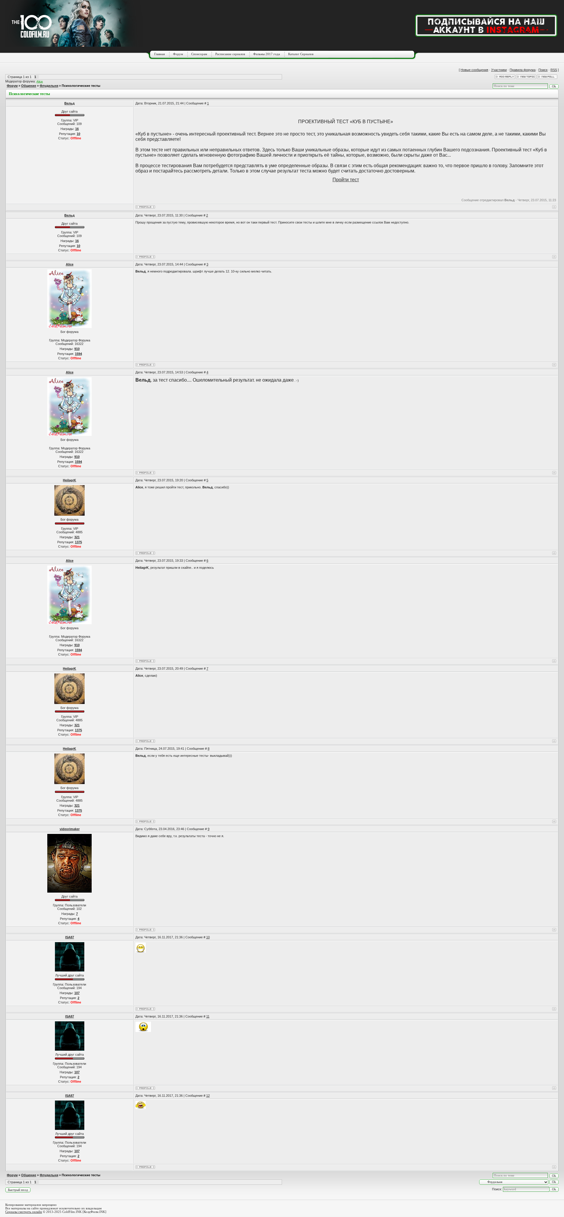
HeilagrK (69, 480)
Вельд (69, 103)
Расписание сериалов (230, 54)
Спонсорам (199, 54)
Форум (178, 54)
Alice (39, 81)
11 (207, 1016)
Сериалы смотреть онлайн (23, 1211)
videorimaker (70, 829)
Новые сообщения (474, 70)
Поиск (543, 70)
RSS (553, 70)
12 (208, 1095)
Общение (28, 85)
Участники (499, 70)
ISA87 (69, 937)
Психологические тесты (81, 85)
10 (208, 937)
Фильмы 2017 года (266, 54)
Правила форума (523, 70)
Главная (159, 54)
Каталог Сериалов (300, 54)
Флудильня (49, 85)
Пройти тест (346, 179)
